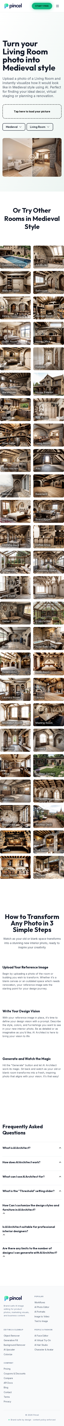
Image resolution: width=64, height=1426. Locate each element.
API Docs (8, 1383)
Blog (6, 1387)
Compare (8, 1378)
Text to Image (41, 1321)
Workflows (39, 1302)
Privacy (7, 1401)
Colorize (8, 1354)
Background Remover (14, 1345)
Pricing (7, 1369)
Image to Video (41, 1316)
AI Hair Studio (41, 1345)
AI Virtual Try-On (42, 1340)
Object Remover (12, 1335)
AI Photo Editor (41, 1307)
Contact (8, 1392)
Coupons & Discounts (14, 1373)
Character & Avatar (43, 1349)
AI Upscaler (9, 1349)
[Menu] (57, 6)
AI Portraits (39, 1312)
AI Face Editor (41, 1335)
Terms (7, 1397)
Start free (42, 6)
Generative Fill (11, 1340)
